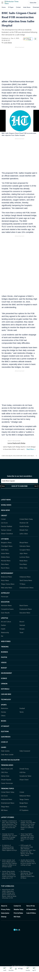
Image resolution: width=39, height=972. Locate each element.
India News (26, 7)
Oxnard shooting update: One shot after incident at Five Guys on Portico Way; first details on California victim (28, 825)
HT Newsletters (31, 909)
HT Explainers (24, 810)
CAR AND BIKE (6, 694)
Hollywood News (25, 577)
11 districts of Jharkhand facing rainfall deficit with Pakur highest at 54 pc (9, 847)
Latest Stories (7, 817)
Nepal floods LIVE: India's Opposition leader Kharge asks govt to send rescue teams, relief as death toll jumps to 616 (9, 894)
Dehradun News (25, 546)
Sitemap (3, 917)
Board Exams (24, 605)
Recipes (22, 629)
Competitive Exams (7, 609)
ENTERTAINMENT (7, 573)
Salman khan (5, 776)
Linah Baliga (8, 42)
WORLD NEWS (6, 505)
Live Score (4, 523)
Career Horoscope (7, 783)
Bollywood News (6, 577)
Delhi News (4, 550)
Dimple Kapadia (6, 779)
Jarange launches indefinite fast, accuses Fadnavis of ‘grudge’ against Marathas (9, 836)
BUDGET (4, 668)
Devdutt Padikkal (6, 526)
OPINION (4, 684)
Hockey (3, 712)
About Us (4, 906)
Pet (2, 636)
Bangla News (24, 803)
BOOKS (3, 721)
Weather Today (18, 909)
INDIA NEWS (5, 510)
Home (4, 7)
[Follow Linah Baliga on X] (14, 42)
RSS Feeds (17, 917)
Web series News (6, 588)
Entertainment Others (26, 588)
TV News (22, 584)
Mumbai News (5, 561)
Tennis (22, 712)
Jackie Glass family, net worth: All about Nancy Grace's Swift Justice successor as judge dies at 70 (9, 875)
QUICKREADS (5, 737)
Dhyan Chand (24, 779)
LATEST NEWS (6, 500)
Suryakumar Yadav (25, 776)
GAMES (3, 747)
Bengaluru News (6, 542)
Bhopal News (24, 542)
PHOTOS (4, 657)
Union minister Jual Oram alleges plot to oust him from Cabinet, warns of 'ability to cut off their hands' (9, 863)
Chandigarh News (6, 546)
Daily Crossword (25, 751)
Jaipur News (23, 553)
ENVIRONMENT (6, 673)
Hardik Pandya (24, 526)
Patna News (5, 564)
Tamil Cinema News (26, 580)
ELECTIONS (5, 731)
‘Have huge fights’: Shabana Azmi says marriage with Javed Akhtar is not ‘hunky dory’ (27, 837)
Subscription (5, 913)
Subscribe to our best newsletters (19, 476)
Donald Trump (24, 769)
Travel (21, 632)
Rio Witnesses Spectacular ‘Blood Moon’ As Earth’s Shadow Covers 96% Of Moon (27, 875)
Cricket (18, 7)
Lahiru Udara (24, 534)
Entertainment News (7, 803)
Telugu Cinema (24, 799)
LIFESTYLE (4, 618)
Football (22, 708)
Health (3, 629)
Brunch (22, 621)
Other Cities (23, 568)
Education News (25, 613)
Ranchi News (5, 568)
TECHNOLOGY (6, 699)
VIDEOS (3, 662)
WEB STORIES (6, 641)
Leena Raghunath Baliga (16, 443)
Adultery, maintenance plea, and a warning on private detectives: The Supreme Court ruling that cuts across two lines (9, 825)
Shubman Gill (24, 523)
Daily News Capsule (8, 481)
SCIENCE (4, 678)
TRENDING (5, 647)
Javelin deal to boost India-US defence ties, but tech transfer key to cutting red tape (28, 862)
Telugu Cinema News (7, 584)
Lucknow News (24, 557)
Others (3, 715)
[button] (2, 2)
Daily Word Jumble (7, 754)
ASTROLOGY (5, 593)
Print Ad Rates (18, 913)
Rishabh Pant (24, 530)
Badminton (4, 708)
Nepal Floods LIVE (7, 769)
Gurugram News (25, 550)
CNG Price (4, 772)
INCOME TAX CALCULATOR (10, 760)
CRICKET (4, 515)
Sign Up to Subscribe (20, 486)
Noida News (23, 561)
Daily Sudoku (5, 751)
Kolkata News (5, 557)
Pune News (23, 564)
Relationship (5, 632)
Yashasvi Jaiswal (6, 530)
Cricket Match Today (26, 519)
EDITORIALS (5, 689)
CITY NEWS (5, 539)
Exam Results (5, 613)
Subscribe (33, 2)
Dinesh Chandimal (7, 534)
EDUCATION (5, 602)
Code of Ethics (31, 913)
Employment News (26, 609)
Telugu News (5, 806)
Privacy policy (5, 909)
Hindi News (23, 806)
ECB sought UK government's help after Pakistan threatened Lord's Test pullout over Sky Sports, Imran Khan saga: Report (28, 850)
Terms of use (30, 906)
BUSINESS (4, 652)
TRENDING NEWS (7, 765)
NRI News (4, 810)
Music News (5, 580)
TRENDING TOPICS (7, 788)
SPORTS (4, 705)
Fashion (3, 625)
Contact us (17, 906)
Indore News (5, 553)
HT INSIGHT (5, 726)
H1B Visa (22, 772)
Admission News (6, 605)
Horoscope (4, 596)
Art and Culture (6, 621)
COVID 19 (4, 742)
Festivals (22, 625)
